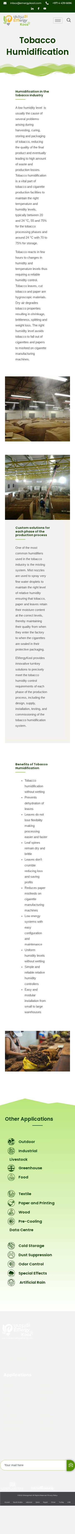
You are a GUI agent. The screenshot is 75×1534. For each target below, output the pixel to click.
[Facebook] (38, 8)
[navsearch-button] (69, 20)
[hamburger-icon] (57, 21)
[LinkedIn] (32, 8)
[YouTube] (45, 8)
